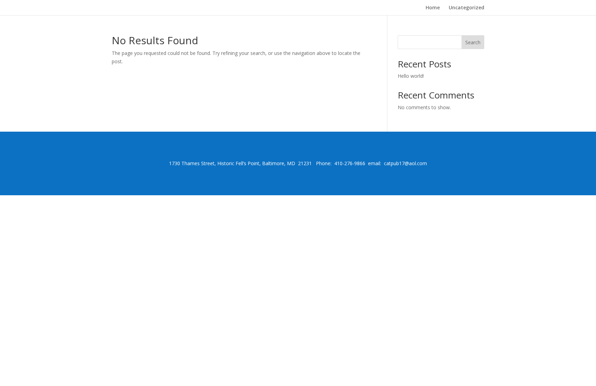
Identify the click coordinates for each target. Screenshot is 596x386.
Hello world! (411, 76)
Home (433, 8)
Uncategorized (466, 8)
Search (472, 42)
